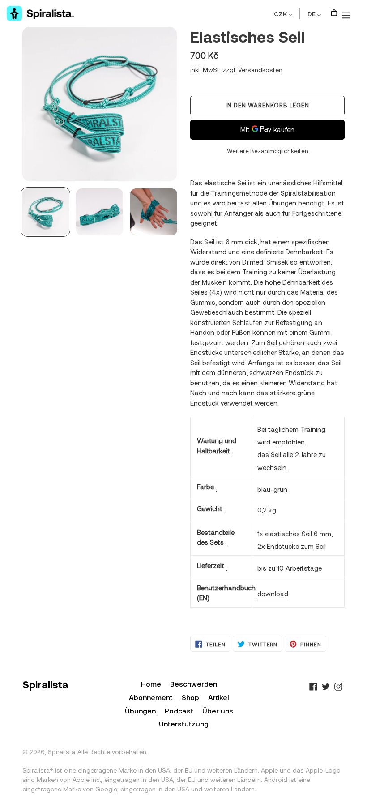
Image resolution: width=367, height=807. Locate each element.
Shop (190, 697)
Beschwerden (193, 683)
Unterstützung (184, 723)
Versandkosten (260, 69)
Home (151, 683)
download (272, 593)
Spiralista (61, 752)
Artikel (218, 697)
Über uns (217, 710)
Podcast (179, 710)
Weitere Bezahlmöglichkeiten (267, 150)
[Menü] (346, 13)
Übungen (140, 710)
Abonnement (151, 697)
